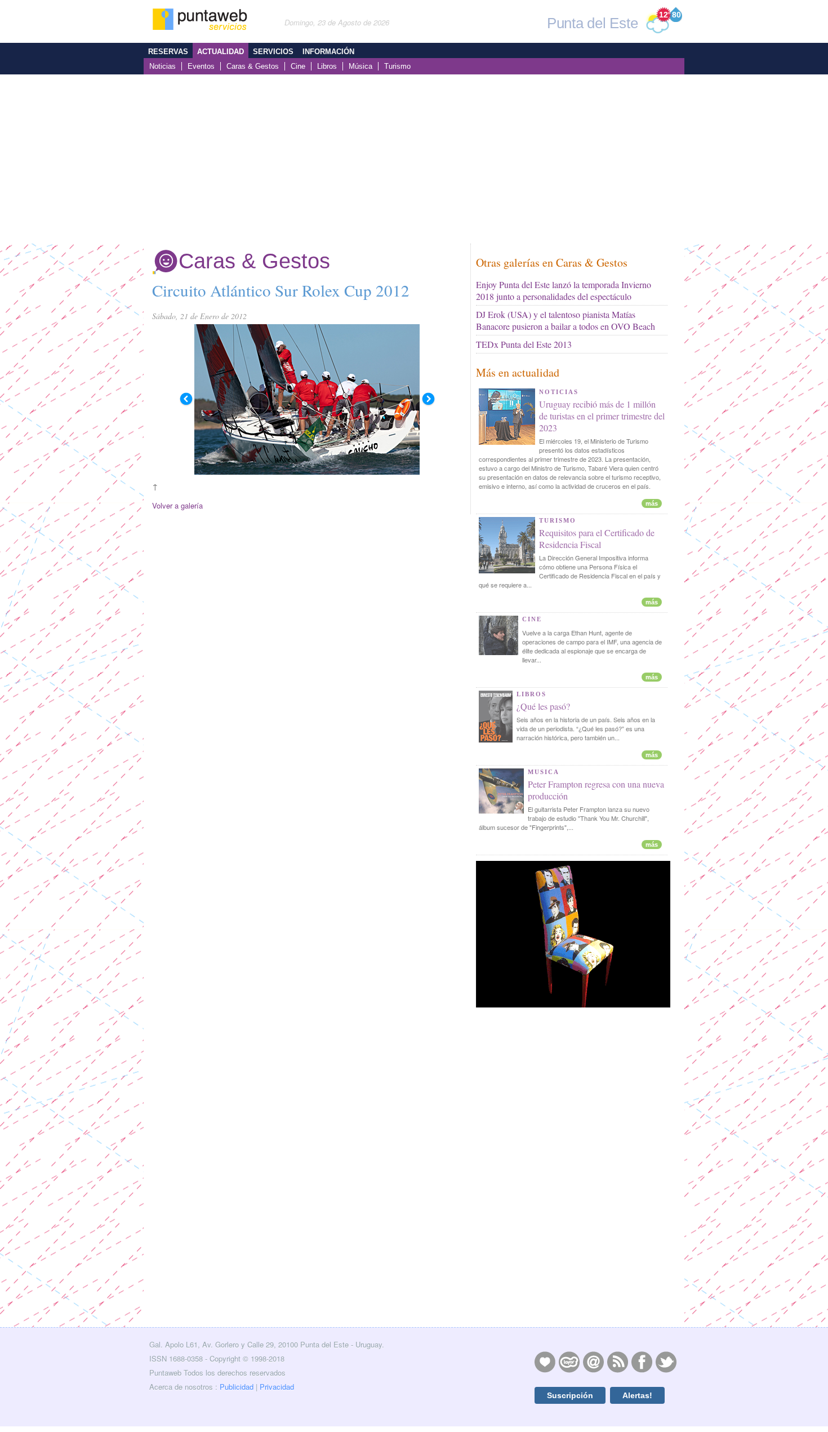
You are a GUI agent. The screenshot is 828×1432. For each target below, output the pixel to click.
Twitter (666, 1361)
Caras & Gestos (252, 66)
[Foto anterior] (185, 399)
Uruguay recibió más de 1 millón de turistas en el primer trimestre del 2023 (602, 416)
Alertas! (637, 1395)
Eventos (201, 66)
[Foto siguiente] (428, 399)
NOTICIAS (558, 391)
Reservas (168, 51)
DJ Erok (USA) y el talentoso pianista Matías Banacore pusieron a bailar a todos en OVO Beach (565, 320)
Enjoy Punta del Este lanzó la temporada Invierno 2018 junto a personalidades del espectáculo (563, 290)
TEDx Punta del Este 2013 (524, 344)
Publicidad (236, 1386)
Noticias (162, 66)
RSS (617, 1361)
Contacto (593, 1361)
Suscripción (570, 1395)
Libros (327, 66)
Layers (569, 1361)
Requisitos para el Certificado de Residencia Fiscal (597, 538)
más (652, 503)
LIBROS (531, 694)
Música (360, 66)
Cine (298, 66)
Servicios (273, 51)
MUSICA (543, 771)
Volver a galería (177, 505)
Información (328, 51)
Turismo (397, 66)
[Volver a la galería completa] (307, 399)
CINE (532, 619)
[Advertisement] (414, 159)
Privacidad (277, 1386)
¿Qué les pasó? (543, 706)
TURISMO (557, 520)
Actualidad (220, 51)
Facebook (641, 1361)
